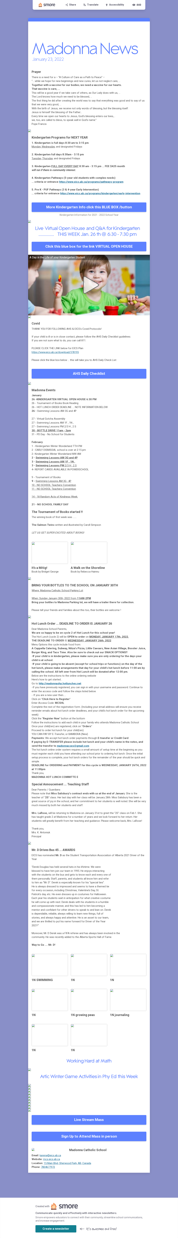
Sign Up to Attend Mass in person (89, 1136)
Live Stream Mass (89, 1120)
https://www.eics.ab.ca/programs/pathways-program (91, 181)
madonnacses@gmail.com (73, 745)
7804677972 (48, 1167)
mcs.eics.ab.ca (51, 1159)
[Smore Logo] (47, 5)
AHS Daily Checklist (89, 373)
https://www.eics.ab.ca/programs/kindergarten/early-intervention (100, 193)
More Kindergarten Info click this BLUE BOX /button (89, 207)
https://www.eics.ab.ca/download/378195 (55, 352)
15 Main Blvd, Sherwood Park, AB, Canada (67, 1163)
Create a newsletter (56, 1228)
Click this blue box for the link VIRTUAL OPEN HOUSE (89, 246)
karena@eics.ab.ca (50, 1155)
